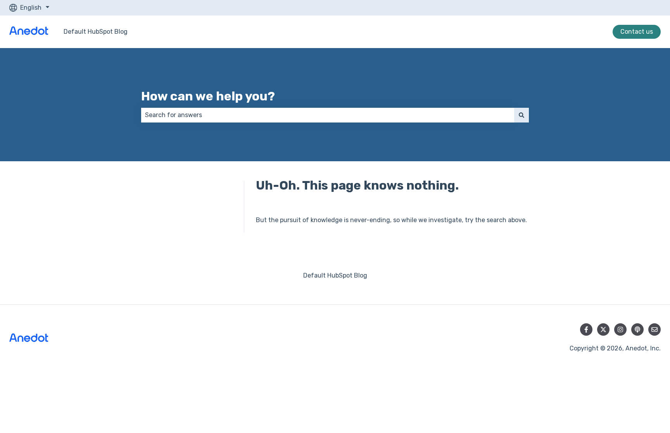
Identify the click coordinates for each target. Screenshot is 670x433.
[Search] (521, 115)
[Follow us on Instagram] (620, 329)
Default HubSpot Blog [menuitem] (335, 275)
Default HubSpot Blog (96, 31)
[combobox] (327, 115)
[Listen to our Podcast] (637, 329)
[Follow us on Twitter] (603, 329)
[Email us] (654, 329)
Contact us (636, 31)
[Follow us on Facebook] (586, 329)
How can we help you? (208, 96)
